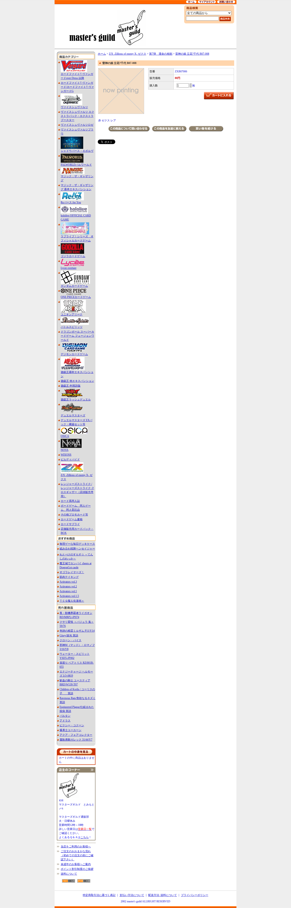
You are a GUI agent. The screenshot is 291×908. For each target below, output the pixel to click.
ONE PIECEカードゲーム (76, 297)
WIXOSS (66, 454)
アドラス (65, 720)
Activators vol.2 (68, 586)
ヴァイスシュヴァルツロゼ (77, 124)
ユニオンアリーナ (72, 314)
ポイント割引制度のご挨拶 (77, 869)
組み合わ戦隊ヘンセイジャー (77, 548)
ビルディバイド (70, 459)
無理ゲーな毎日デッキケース (77, 543)
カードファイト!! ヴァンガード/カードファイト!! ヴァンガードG (77, 87)
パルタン (65, 715)
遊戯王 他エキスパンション (77, 381)
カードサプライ (70, 524)
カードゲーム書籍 (72, 519)
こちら (84, 837)
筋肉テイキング (69, 577)
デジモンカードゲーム (74, 354)
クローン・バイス (70, 640)
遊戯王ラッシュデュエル (76, 399)
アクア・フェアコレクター (76, 734)
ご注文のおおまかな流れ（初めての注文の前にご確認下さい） (77, 855)
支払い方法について (132, 895)
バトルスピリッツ (72, 327)
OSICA (65, 436)
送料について (69, 873)
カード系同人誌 (70, 501)
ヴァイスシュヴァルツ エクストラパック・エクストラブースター (77, 116)
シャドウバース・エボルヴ (77, 150)
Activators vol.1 (68, 591)
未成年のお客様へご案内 (76, 864)
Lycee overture (68, 268)
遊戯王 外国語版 (70, 385)
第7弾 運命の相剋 (160, 53)
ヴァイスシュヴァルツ (74, 107)
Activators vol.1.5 (69, 596)
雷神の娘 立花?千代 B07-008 (192, 53)
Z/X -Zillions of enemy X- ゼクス (127, 53)
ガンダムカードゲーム (74, 285)
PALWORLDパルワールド (76, 164)
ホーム (102, 53)
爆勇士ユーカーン (70, 730)
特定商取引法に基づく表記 (99, 895)
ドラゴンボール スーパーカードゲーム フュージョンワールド (77, 335)
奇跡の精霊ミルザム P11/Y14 (77, 630)
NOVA (64, 450)
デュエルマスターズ (73, 415)
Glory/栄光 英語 (69, 635)
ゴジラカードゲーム (73, 256)
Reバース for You (71, 202)
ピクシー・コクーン (72, 725)
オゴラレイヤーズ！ (72, 572)
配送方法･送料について (162, 895)
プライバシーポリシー (194, 895)
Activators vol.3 (68, 581)
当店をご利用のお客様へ (76, 846)
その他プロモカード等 (74, 514)
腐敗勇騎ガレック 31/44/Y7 (76, 739)
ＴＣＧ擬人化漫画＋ (72, 600)
